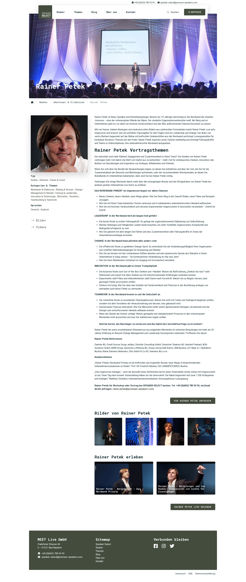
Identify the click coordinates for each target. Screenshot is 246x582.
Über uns (111, 12)
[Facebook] (156, 546)
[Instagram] (164, 546)
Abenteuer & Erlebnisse (69, 102)
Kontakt (130, 12)
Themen (78, 12)
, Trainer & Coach (57, 180)
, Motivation (62, 196)
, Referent (43, 180)
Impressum (181, 573)
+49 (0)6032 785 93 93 (144, 2)
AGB (190, 573)
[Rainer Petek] (59, 143)
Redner (61, 12)
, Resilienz (73, 196)
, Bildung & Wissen (64, 189)
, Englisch (44, 209)
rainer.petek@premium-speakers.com (133, 389)
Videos (40, 227)
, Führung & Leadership (65, 193)
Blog (94, 12)
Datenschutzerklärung (205, 573)
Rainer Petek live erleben (192, 507)
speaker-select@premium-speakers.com (178, 2)
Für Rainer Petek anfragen (192, 400)
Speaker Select (45, 12)
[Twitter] (172, 546)
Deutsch (35, 209)
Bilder (40, 220)
